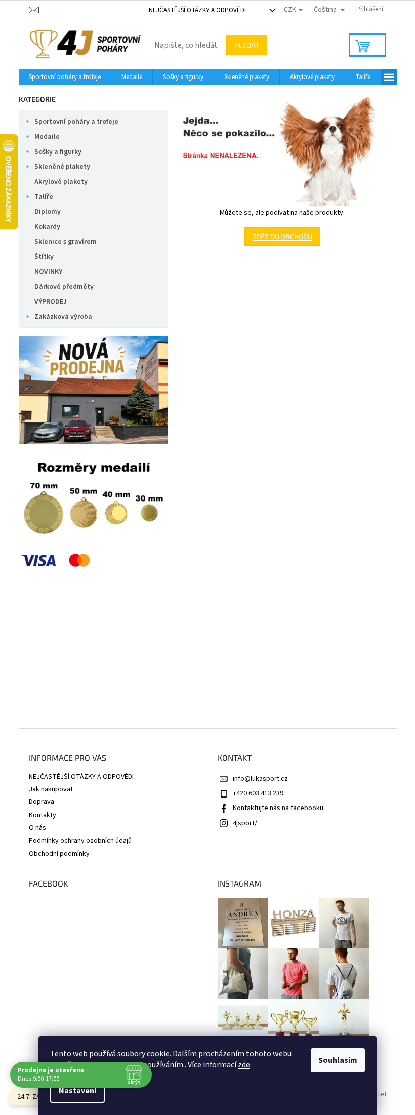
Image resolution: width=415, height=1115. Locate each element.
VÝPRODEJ (50, 302)
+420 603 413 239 (258, 793)
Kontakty (42, 815)
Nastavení (77, 1090)
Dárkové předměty (64, 287)
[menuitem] (65, 77)
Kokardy (47, 227)
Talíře (43, 196)
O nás (37, 828)
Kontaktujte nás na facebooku (278, 808)
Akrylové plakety (61, 182)
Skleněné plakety (62, 167)
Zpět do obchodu (282, 236)
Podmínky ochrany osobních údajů (80, 841)
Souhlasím (337, 1060)
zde (244, 1064)
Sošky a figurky (57, 152)
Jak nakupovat (51, 789)
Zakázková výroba (63, 317)
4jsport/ (245, 823)
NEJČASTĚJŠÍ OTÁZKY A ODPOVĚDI (197, 10)
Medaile (47, 137)
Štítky (44, 257)
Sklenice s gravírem (65, 242)
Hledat (246, 45)
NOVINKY (48, 271)
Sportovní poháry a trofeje (76, 122)
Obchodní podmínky (59, 854)
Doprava (41, 802)
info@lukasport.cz (260, 779)
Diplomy (47, 212)
